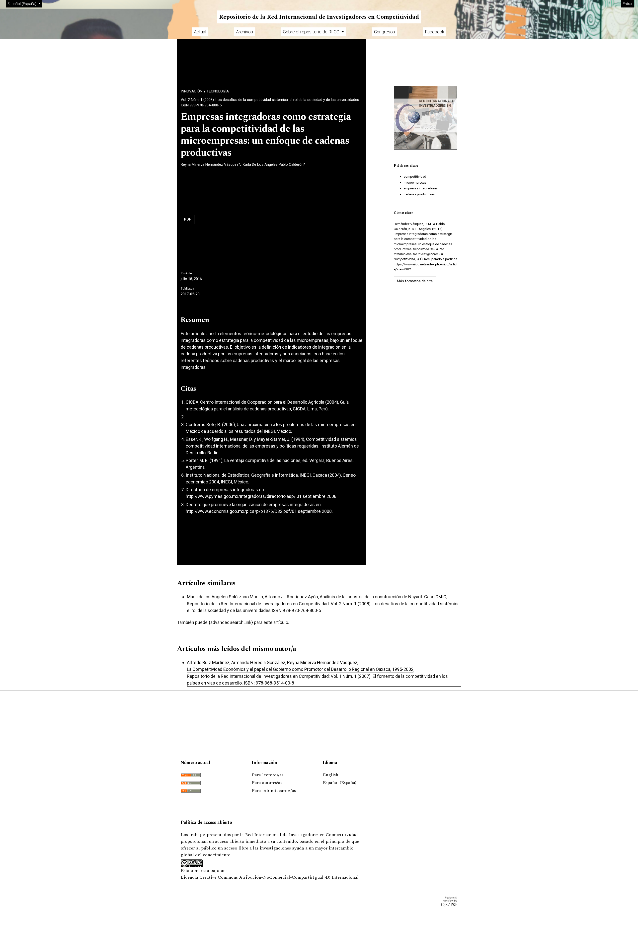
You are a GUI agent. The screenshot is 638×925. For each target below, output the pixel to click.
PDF (187, 219)
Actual (200, 31)
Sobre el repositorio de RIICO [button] (311, 31)
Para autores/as (267, 782)
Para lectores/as (267, 774)
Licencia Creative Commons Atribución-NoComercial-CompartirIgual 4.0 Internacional (270, 877)
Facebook (434, 31)
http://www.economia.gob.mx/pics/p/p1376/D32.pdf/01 (241, 511)
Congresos (384, 31)
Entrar (628, 3)
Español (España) (339, 782)
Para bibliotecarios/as (274, 790)
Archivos (244, 31)
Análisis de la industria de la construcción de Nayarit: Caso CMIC (383, 596)
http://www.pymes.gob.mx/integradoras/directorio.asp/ (241, 496)
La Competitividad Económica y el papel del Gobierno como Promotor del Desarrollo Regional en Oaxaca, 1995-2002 (300, 669)
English (330, 774)
